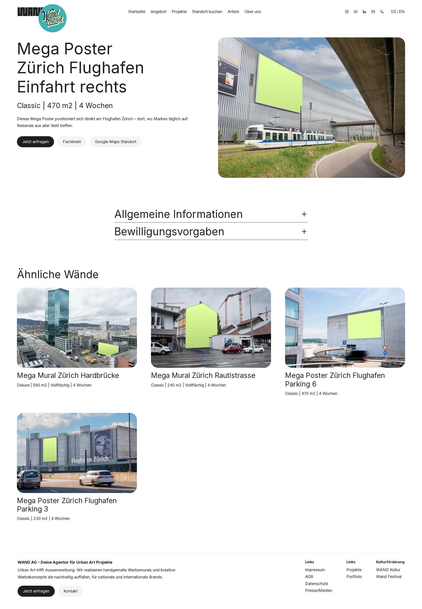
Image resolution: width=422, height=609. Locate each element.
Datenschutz (316, 583)
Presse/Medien (318, 590)
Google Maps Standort (115, 141)
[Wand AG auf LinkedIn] (364, 11)
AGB (309, 576)
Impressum (315, 569)
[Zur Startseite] (31, 11)
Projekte (354, 569)
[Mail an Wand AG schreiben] (373, 11)
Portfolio (354, 576)
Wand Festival (389, 576)
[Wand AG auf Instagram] (346, 11)
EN (401, 11)
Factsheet (72, 141)
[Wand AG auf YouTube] (355, 11)
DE (393, 11)
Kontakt (71, 591)
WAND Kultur (388, 569)
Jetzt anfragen (35, 141)
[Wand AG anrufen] (382, 11)
